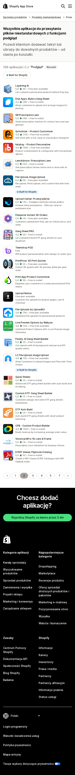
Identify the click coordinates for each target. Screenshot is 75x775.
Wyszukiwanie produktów (12, 571)
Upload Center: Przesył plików (32, 198)
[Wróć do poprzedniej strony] (7, 476)
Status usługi (47, 696)
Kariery (43, 655)
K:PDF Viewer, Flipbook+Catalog (33, 452)
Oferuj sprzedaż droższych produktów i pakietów (54, 591)
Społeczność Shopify (17, 665)
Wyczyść (51, 67)
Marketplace (47, 573)
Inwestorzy (46, 662)
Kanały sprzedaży (14, 562)
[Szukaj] (63, 6)
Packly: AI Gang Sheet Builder (31, 338)
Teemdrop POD (24, 247)
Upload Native (23, 293)
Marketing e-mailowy (53, 602)
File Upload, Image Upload (30, 177)
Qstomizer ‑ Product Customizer (34, 131)
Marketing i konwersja (17, 601)
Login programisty (15, 726)
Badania (8, 680)
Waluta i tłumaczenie (53, 623)
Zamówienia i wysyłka (17, 587)
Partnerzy (45, 676)
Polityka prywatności (17, 745)
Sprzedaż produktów (17, 580)
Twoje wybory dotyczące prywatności (28, 763)
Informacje (46, 648)
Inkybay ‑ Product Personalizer (33, 144)
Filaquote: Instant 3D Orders (31, 215)
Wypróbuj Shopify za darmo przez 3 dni (37, 517)
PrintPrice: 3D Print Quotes (30, 260)
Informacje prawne (51, 690)
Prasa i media (48, 669)
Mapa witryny (12, 754)
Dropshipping (47, 566)
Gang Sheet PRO (24, 231)
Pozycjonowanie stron (53, 609)
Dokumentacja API (15, 659)
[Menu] (70, 6)
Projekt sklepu (12, 594)
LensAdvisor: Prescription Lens (33, 160)
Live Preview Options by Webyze (33, 322)
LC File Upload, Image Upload (32, 355)
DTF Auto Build (23, 409)
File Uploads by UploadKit (30, 309)
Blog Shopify (11, 673)
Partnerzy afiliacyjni (52, 683)
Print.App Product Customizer (32, 276)
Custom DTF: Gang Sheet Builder (33, 393)
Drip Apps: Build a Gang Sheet (32, 98)
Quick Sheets (22, 376)
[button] (37, 89)
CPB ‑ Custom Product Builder (32, 425)
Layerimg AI (22, 85)
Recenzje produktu (51, 580)
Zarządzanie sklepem (17, 608)
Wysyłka (44, 616)
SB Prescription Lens (27, 115)
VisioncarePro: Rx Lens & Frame (33, 438)
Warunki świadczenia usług (21, 735)
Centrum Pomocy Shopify (14, 649)
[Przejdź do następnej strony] (68, 476)
